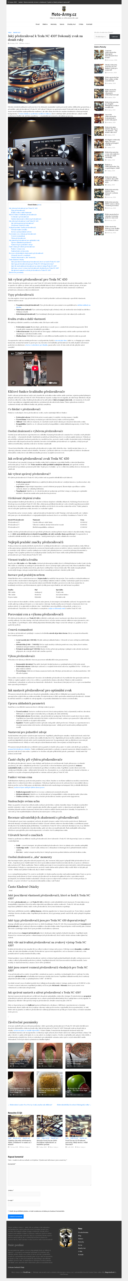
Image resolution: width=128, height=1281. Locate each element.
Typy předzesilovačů (18, 210)
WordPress (26, 1272)
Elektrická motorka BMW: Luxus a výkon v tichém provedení (112, 203)
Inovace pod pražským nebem (21, 232)
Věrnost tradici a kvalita (19, 230)
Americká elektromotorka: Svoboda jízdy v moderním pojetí (111, 117)
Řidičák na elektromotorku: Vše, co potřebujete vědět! (112, 166)
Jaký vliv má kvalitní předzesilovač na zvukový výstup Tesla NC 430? (34, 266)
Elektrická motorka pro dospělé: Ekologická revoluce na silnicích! (112, 104)
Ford (38, 1138)
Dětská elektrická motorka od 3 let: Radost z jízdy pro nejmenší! (111, 67)
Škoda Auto (17, 1138)
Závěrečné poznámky (16, 272)
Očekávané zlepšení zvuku (20, 225)
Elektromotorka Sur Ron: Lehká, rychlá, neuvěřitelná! (112, 79)
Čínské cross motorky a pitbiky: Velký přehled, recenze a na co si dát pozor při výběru (50, 2)
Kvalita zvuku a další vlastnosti (21, 212)
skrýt (39, 205)
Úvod (37, 24)
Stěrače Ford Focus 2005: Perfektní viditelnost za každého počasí (47, 1142)
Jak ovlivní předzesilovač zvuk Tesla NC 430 (23, 221)
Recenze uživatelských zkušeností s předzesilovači (26, 253)
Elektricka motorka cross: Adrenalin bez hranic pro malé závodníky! (112, 154)
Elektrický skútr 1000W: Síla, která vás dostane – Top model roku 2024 (111, 129)
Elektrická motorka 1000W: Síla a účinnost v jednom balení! (111, 192)
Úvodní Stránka (83, 1232)
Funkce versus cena (18, 249)
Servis (62, 24)
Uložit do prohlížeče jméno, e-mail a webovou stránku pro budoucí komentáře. (37, 1211)
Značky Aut (71, 24)
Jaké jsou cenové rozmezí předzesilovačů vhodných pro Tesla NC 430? (35, 268)
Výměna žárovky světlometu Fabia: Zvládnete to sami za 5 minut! (19, 1142)
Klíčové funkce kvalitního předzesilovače (23, 215)
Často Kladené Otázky (16, 259)
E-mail (10, 1200)
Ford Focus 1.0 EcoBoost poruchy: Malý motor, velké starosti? (76, 1142)
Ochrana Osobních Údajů (16, 1267)
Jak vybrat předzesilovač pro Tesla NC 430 (23, 208)
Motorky (54, 24)
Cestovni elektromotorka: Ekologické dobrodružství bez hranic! (111, 54)
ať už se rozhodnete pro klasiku (36, 345)
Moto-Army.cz (64, 14)
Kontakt (89, 24)
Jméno (11, 1190)
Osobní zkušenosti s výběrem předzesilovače (26, 219)
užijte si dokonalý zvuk (57, 608)
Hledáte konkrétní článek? (103, 32)
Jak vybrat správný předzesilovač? (22, 223)
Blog (79, 1236)
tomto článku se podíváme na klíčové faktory (35, 114)
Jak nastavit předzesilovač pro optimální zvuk (24, 240)
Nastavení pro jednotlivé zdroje (22, 245)
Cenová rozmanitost (18, 236)
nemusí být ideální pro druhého (19, 749)
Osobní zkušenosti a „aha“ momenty (23, 257)
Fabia (9, 1138)
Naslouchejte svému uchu (20, 251)
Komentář (12, 1164)
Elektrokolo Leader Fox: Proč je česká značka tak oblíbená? (30, 1105)
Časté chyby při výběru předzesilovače (22, 247)
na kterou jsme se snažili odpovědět (26, 1030)
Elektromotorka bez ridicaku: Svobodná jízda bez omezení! (112, 216)
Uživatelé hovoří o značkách (20, 255)
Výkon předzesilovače (18, 238)
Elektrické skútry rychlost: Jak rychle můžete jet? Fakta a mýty (111, 179)
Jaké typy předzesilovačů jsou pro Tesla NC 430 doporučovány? (32, 264)
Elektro (45, 24)
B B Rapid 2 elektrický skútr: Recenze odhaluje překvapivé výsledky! (112, 142)
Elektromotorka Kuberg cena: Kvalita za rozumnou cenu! (112, 228)
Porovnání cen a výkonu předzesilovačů (22, 234)
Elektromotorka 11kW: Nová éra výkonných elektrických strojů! (112, 92)
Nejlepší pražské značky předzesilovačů (22, 227)
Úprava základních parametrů (21, 242)
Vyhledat (115, 37)
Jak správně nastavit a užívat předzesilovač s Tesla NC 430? (31, 270)
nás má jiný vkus (61, 340)
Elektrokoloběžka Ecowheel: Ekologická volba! (74, 1105)
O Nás (81, 24)
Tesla (9, 32)
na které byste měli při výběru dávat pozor (29, 787)
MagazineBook (109, 1272)
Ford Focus (45, 1138)
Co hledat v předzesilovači (20, 217)
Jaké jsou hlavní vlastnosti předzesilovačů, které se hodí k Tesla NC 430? (35, 262)
